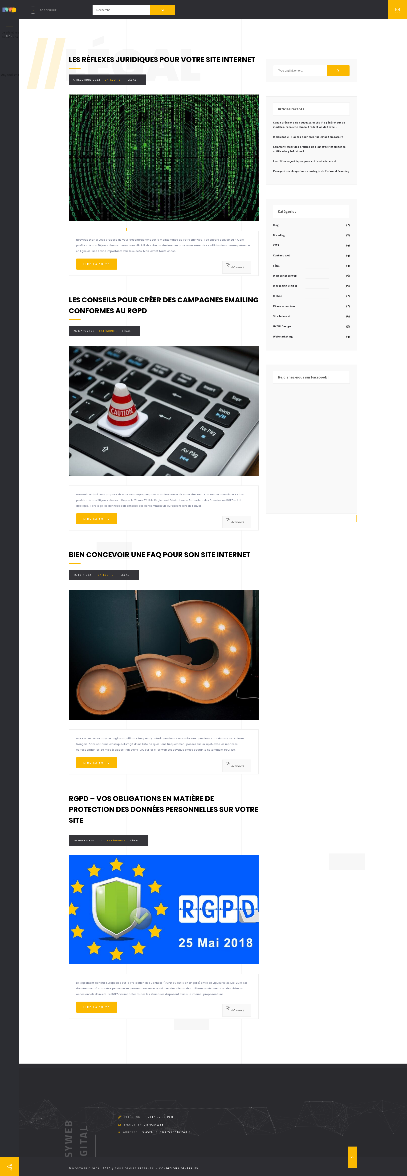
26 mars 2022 (84, 331)
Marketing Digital (285, 286)
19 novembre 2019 (88, 840)
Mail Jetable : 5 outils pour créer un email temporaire (308, 137)
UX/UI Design (282, 326)
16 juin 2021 (83, 575)
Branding (279, 235)
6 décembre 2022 (86, 80)
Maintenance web (285, 275)
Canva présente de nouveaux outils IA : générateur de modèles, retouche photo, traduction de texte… (309, 124)
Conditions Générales (178, 1168)
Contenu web (281, 255)
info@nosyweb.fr (153, 1125)
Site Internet (282, 316)
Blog (276, 225)
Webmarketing (283, 336)
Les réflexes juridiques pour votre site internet (305, 161)
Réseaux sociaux (284, 306)
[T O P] (352, 1157)
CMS (276, 245)
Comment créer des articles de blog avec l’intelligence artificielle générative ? (309, 148)
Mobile (277, 296)
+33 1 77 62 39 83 (161, 1117)
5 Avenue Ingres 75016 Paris (166, 1132)
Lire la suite (96, 264)
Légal (132, 80)
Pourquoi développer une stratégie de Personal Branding (311, 171)
